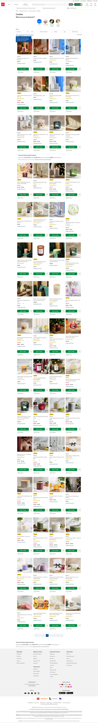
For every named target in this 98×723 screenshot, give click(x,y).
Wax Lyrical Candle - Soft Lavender (24, 576)
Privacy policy (42, 702)
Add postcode (21, 35)
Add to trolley (23, 69)
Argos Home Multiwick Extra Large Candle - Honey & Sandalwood (24, 417)
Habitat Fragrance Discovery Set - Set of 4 (56, 457)
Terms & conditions (66, 702)
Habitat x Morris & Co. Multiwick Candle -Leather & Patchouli (39, 299)
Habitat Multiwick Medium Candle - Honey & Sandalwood (72, 263)
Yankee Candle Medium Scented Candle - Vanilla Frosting (39, 220)
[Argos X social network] (32, 693)
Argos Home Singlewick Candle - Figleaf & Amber (55, 377)
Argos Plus (35, 663)
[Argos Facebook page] (28, 693)
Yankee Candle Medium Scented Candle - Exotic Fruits (39, 614)
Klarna (51, 667)
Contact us (19, 656)
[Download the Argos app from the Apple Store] (62, 693)
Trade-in (51, 676)
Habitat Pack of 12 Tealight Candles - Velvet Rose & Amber (56, 578)
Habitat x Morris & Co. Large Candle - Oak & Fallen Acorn (24, 455)
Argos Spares (36, 675)
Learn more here (32, 685)
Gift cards (52, 658)
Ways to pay (52, 653)
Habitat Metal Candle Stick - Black (40, 182)
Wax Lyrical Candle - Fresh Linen (23, 536)
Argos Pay (52, 665)
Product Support (36, 671)
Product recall (36, 673)
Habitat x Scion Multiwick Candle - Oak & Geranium (24, 496)
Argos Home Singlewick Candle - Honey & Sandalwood (55, 299)
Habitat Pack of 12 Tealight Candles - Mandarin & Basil (73, 456)
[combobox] (50, 4)
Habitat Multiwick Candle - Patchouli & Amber (24, 615)
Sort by (17, 29)
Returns (35, 656)
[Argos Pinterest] (35, 693)
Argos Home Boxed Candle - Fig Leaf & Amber (73, 183)
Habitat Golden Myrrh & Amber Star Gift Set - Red (56, 339)
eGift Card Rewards (54, 663)
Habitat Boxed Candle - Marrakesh (40, 58)
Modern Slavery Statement (71, 663)
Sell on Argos (69, 665)
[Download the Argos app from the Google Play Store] (69, 693)
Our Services (52, 656)
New (32, 31)
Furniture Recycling (54, 674)
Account (18, 660)
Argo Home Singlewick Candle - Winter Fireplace (55, 183)
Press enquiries (69, 660)
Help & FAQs (19, 653)
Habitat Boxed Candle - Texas (39, 95)
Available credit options (21, 63)
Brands (55, 31)
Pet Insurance (52, 672)
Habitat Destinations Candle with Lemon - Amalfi (39, 338)
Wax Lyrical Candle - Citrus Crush (55, 496)
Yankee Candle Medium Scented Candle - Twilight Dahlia (23, 183)
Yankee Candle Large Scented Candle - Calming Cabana (73, 614)
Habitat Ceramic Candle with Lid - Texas (23, 301)
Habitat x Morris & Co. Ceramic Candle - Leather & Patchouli (56, 261)
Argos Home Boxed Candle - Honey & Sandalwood (56, 135)
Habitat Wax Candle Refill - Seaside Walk (40, 457)
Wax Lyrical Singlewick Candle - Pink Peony (73, 301)
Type (65, 31)
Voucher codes (53, 660)
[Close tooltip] (30, 38)
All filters (76, 31)
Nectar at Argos (53, 669)
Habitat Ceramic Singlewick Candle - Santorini (56, 222)
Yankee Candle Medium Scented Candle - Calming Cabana (55, 614)
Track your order (36, 660)
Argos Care (35, 668)
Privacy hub (36, 702)
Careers (68, 658)
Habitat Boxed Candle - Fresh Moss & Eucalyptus (73, 223)
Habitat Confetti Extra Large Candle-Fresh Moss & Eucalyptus (73, 380)
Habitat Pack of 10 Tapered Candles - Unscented (73, 135)
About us (68, 653)
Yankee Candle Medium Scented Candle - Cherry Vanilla (72, 337)
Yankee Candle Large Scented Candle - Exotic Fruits (24, 377)
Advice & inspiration (21, 663)
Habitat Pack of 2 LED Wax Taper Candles (72, 497)
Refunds (35, 658)
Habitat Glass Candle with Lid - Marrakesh (23, 59)
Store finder (19, 658)
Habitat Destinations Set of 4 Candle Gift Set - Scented (24, 135)
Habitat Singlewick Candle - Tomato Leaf (40, 538)
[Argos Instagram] (38, 693)
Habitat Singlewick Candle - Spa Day (73, 418)
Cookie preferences (57, 702)
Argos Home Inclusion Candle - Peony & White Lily (40, 135)
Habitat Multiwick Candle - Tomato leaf (73, 537)
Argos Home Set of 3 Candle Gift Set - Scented (24, 222)
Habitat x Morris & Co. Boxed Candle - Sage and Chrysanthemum (24, 261)
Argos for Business (70, 656)
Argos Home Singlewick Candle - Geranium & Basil (39, 378)
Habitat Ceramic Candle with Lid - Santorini (72, 59)
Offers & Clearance (43, 31)
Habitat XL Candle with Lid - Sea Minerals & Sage (72, 578)
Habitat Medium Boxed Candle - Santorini (55, 96)
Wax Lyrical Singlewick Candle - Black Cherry (40, 417)
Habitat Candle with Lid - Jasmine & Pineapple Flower (40, 578)
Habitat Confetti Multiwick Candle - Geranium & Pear (56, 538)
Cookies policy (49, 702)
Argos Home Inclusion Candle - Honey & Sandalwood (24, 338)
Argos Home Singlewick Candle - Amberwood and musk (39, 262)
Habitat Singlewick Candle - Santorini (56, 58)
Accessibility (30, 702)
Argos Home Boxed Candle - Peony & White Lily (24, 96)
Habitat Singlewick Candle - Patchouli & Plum (40, 498)
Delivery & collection (37, 653)
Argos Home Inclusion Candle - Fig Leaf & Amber (72, 96)
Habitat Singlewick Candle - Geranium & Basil (56, 418)
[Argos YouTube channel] (25, 693)
